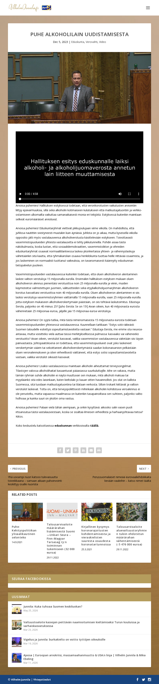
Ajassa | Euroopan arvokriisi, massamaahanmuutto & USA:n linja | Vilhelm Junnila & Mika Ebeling (84, 657)
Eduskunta (77, 42)
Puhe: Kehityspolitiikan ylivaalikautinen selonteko (24, 532)
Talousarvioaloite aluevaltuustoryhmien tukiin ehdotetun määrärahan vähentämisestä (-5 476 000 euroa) (131, 535)
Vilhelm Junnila (20, 679)
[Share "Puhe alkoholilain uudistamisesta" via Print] (99, 450)
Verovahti (92, 42)
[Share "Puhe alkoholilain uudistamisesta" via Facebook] (60, 450)
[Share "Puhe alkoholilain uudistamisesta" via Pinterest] (76, 450)
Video (102, 42)
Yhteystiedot (42, 679)
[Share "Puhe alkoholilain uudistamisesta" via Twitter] (68, 450)
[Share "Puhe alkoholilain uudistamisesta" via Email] (91, 450)
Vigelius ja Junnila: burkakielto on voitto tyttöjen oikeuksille (64, 639)
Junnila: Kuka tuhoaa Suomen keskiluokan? (52, 606)
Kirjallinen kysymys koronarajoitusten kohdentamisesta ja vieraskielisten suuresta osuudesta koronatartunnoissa (96, 535)
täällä (94, 425)
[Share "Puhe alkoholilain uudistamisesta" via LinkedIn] (83, 450)
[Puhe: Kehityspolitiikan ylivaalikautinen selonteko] (27, 512)
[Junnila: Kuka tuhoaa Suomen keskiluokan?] (17, 609)
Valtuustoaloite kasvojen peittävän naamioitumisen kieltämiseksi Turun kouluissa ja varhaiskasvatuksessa (81, 624)
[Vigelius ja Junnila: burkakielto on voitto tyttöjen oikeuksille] (17, 642)
